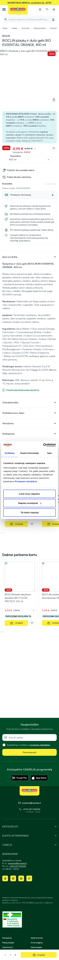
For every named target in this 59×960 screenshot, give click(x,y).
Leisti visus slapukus (29, 493)
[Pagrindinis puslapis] (18, 10)
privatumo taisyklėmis (40, 745)
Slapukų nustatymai (28, 503)
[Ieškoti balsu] (53, 19)
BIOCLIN (6, 35)
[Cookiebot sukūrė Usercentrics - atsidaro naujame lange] (43, 445)
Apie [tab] (49, 453)
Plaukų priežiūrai (40, 28)
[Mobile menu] (4, 9)
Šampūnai (54, 28)
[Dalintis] (54, 100)
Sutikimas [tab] (10, 453)
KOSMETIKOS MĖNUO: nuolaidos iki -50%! (30, 2)
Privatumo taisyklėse (26, 481)
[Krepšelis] (54, 9)
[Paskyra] (40, 9)
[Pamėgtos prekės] (47, 9)
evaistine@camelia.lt (17, 863)
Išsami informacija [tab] (29, 453)
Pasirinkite (15, 156)
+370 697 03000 (31, 809)
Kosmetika (26, 28)
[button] (50, 184)
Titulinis (4, 28)
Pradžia (14, 28)
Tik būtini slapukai (29, 512)
